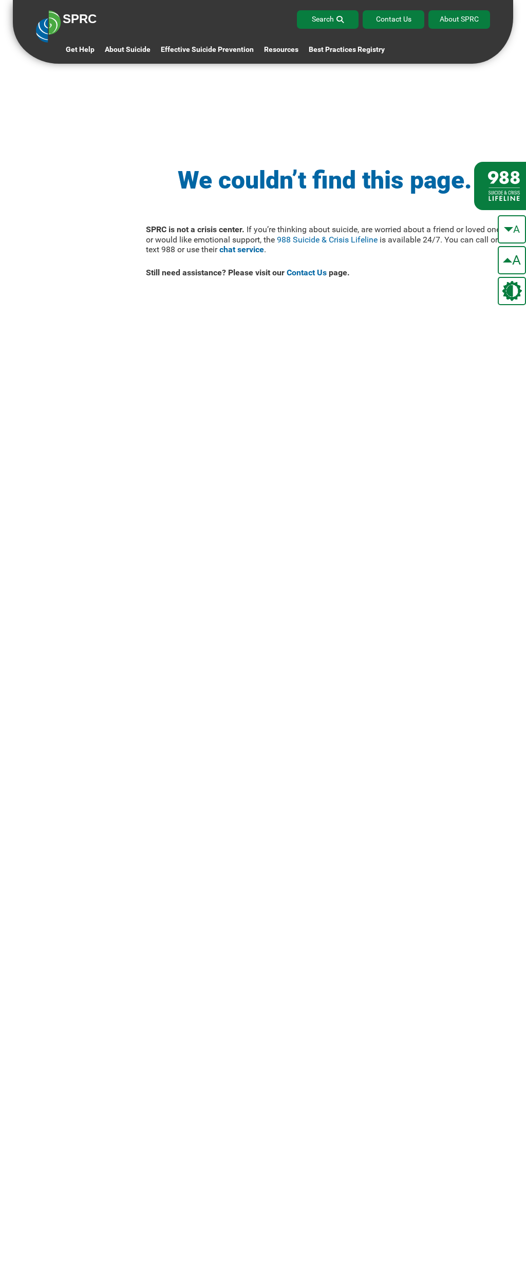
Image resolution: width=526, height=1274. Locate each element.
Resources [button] (281, 49)
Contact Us (393, 19)
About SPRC (459, 19)
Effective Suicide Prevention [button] (207, 49)
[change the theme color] (512, 291)
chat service (241, 249)
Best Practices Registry (347, 49)
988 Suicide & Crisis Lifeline (327, 240)
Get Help (80, 49)
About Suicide (128, 49)
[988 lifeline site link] (500, 186)
